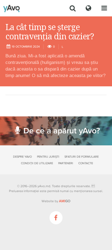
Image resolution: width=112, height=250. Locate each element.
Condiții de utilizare (37, 163)
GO (64, 201)
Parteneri (65, 163)
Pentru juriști (48, 156)
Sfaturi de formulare (81, 156)
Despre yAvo (22, 156)
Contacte (85, 163)
